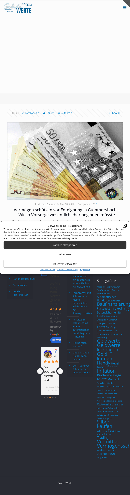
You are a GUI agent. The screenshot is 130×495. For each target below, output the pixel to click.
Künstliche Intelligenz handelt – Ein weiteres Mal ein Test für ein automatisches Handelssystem (81, 276)
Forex (101, 327)
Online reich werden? (80, 344)
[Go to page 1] (47, 397)
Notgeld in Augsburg (106, 386)
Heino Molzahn (55, 352)
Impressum (85, 269)
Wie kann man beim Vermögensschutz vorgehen (107, 454)
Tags (49, 113)
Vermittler (108, 441)
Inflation (106, 370)
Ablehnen (65, 254)
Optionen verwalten (65, 263)
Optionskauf (105, 404)
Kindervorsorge (109, 375)
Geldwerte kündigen (108, 347)
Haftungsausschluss (22, 278)
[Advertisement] (65, 68)
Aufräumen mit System (108, 290)
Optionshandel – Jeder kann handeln (81, 356)
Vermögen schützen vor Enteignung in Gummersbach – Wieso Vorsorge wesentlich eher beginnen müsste (67, 212)
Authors (65, 113)
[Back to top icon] (113, 488)
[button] (124, 225)
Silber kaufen (104, 423)
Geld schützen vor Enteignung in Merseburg (109, 334)
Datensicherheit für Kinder (109, 314)
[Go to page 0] (44, 397)
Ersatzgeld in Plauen (106, 323)
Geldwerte (108, 340)
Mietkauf (113, 379)
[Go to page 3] (52, 397)
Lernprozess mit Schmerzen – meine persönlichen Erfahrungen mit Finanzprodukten (82, 303)
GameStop (110, 327)
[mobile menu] (124, 8)
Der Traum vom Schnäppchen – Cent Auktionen (81, 369)
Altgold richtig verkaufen (108, 286)
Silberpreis (102, 430)
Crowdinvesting (113, 308)
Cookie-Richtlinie (47, 269)
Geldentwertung (104, 330)
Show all (115, 113)
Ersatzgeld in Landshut (107, 320)
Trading (103, 437)
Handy (103, 363)
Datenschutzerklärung (67, 269)
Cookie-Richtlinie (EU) (20, 293)
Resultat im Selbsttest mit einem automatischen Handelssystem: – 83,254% (82, 328)
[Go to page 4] (55, 397)
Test (111, 430)
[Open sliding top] (126, 4)
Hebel (115, 363)
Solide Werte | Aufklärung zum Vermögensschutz (55, 287)
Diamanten (111, 316)
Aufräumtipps (103, 293)
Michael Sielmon (47, 204)
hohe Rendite (107, 367)
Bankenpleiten (113, 300)
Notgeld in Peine (114, 401)
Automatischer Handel (106, 298)
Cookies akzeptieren (65, 245)
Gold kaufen (104, 356)
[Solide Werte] (18, 7)
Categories (31, 113)
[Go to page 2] (50, 397)
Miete (102, 378)
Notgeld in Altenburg (106, 383)
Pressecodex (20, 285)
